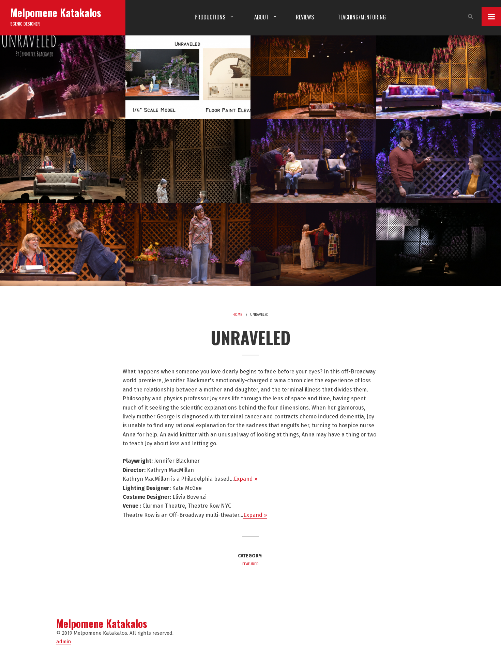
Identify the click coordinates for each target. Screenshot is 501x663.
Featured (250, 564)
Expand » (245, 479)
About (261, 17)
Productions (210, 17)
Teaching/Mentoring (362, 17)
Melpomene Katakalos (55, 12)
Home (237, 315)
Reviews (305, 17)
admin (63, 641)
